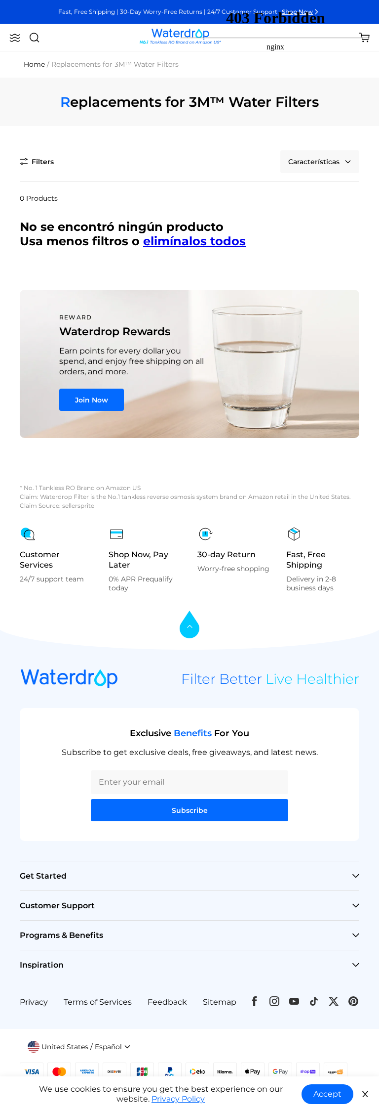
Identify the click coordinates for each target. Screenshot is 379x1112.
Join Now (91, 400)
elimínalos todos (194, 241)
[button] (15, 37)
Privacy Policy (178, 1099)
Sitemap (219, 1002)
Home (34, 64)
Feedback (167, 1002)
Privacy (34, 1002)
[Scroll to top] (189, 625)
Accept (327, 1094)
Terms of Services (98, 1002)
